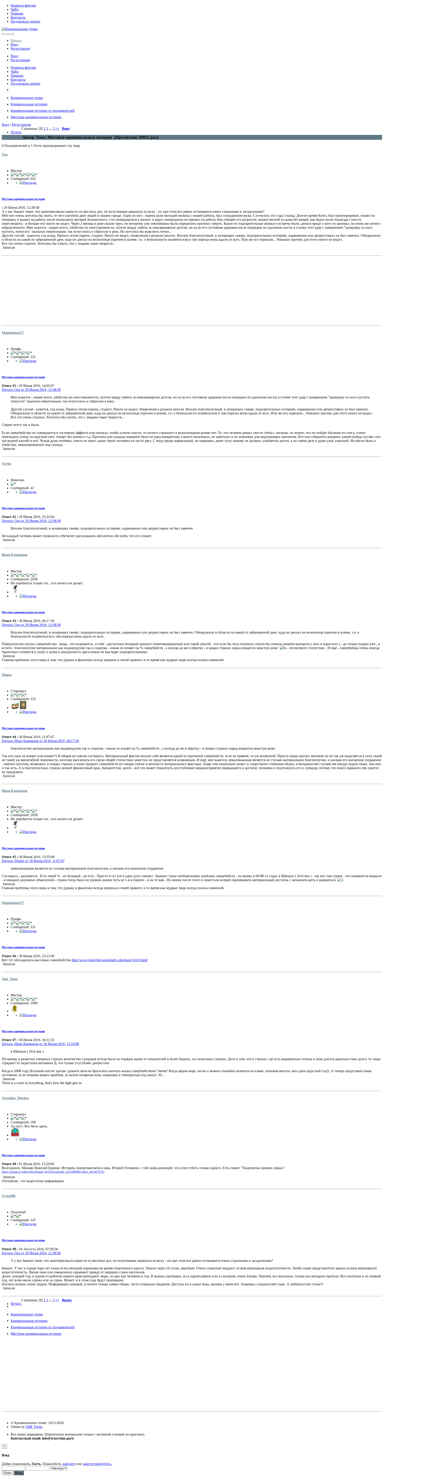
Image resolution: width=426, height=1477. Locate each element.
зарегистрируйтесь (97, 1464)
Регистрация (20, 48)
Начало (16, 40)
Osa (5, 154)
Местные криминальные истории (23, 199)
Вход (14, 44)
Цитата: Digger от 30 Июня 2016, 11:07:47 (33, 861)
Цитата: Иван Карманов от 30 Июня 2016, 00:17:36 (40, 741)
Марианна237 (13, 333)
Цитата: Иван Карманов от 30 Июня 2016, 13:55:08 (40, 1044)
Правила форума (23, 5)
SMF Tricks (34, 1427)
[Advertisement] (135, 289)
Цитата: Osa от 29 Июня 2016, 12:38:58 (31, 390)
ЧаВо (15, 9)
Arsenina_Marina (15, 1098)
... (51, 128)
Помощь (17, 13)
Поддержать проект (25, 21)
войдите (69, 1464)
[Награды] (28, 183)
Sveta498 (8, 1196)
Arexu (6, 463)
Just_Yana (10, 979)
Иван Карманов (15, 555)
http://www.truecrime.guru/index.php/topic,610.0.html (109, 960)
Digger (7, 675)
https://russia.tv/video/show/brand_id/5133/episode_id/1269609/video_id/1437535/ (53, 1171)
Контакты (18, 17)
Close (7, 1473)
